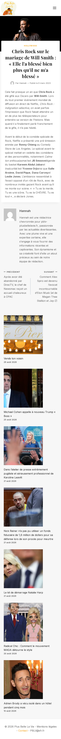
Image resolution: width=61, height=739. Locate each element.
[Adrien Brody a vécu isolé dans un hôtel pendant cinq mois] (30, 679)
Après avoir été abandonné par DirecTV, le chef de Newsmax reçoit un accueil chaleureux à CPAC (15, 284)
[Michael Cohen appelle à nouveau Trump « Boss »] (30, 388)
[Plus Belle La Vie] (8, 8)
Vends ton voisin (13, 358)
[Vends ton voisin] (30, 334)
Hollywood (30, 46)
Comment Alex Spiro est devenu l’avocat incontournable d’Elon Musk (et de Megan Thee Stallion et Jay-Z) (46, 286)
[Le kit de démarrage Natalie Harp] (30, 568)
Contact (23, 730)
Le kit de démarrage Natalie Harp (23, 592)
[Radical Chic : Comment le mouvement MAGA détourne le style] (30, 622)
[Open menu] (56, 8)
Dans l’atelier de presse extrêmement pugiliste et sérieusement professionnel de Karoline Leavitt (28, 473)
